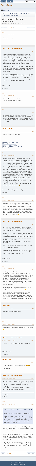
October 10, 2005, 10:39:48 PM (8, 200)
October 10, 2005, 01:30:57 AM (8, 51)
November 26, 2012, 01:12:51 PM (9, 404)
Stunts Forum (7, 5)
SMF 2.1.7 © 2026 (14, 464)
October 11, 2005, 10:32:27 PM (8, 308)
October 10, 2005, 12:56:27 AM (8, 34)
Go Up (3, 453)
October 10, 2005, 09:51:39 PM (8, 155)
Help (11, 462)
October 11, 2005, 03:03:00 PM (8, 224)
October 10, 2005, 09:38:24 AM (8, 95)
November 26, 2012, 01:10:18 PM (9, 378)
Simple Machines (22, 464)
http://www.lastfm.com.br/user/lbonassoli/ (12, 146)
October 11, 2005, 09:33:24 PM (8, 268)
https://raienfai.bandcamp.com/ (9, 148)
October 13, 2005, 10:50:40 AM (8, 340)
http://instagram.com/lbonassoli (9, 145)
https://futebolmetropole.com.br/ (10, 142)
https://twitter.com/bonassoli (9, 144)
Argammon (6, 305)
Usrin (4, 153)
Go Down (4, 28)
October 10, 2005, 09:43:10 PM (8, 131)
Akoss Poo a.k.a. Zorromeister (12, 48)
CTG (3, 32)
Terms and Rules (17, 462)
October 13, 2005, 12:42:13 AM (8, 324)
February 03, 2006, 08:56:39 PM (9, 362)
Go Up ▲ (24, 462)
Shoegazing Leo (7, 128)
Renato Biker (6, 359)
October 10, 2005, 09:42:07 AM (8, 112)
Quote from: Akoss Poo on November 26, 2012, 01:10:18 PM (18, 409)
